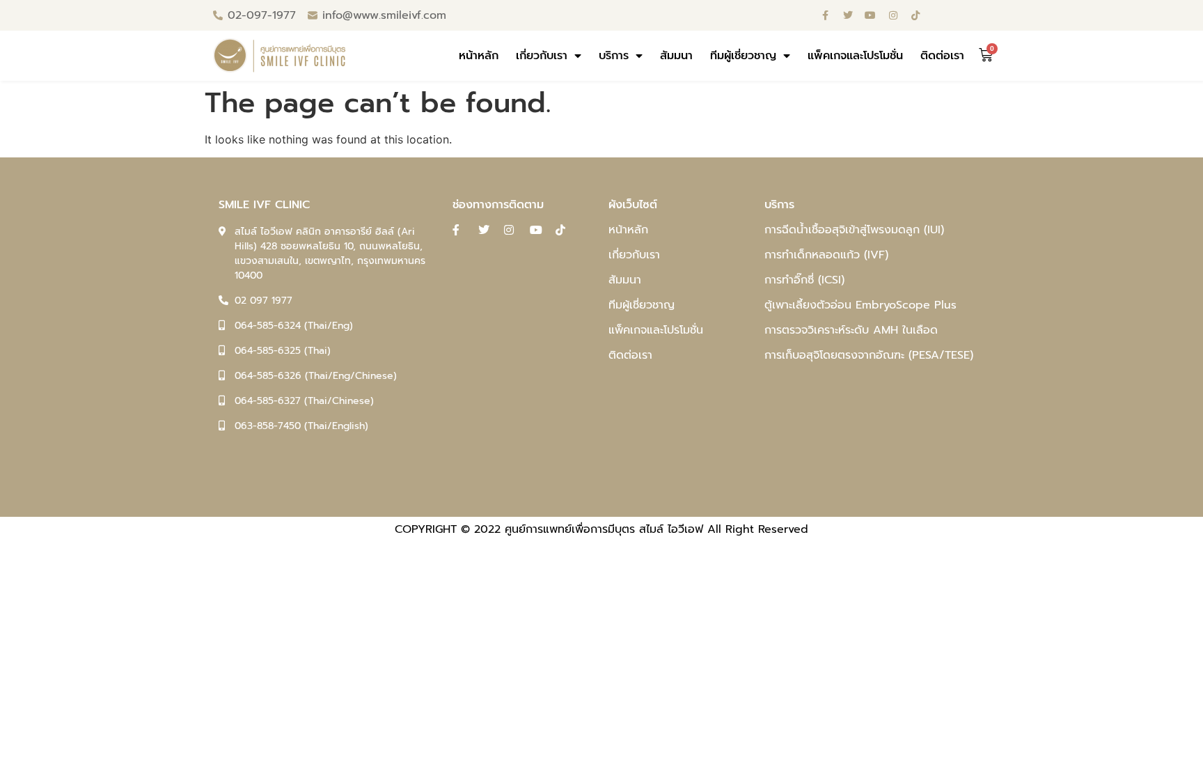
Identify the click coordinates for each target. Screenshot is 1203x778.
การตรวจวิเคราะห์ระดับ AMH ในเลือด (851, 330)
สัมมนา (676, 55)
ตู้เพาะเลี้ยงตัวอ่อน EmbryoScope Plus (860, 305)
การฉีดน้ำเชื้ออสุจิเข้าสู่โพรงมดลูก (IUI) (854, 229)
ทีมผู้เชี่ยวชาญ (743, 55)
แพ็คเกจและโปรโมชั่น (855, 55)
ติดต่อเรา (942, 55)
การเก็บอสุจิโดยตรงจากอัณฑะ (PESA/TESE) (868, 355)
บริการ (614, 55)
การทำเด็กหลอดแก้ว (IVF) (826, 255)
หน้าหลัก (478, 55)
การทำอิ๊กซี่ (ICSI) (804, 280)
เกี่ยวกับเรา (541, 55)
